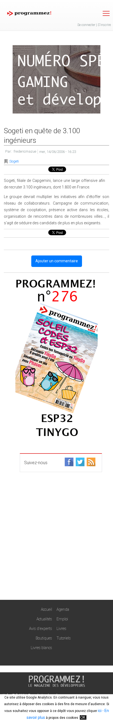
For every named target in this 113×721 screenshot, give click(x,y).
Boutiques (44, 638)
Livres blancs (41, 648)
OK (82, 717)
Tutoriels (63, 638)
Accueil (46, 609)
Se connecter (86, 25)
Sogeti (14, 161)
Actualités (44, 619)
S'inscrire (104, 25)
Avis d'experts (40, 628)
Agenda (62, 609)
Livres (61, 628)
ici (99, 710)
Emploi (62, 619)
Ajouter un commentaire (56, 261)
